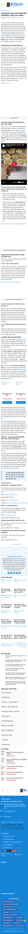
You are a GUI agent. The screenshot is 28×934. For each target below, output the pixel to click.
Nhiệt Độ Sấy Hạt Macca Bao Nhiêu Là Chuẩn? (16, 656)
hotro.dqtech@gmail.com (11, 494)
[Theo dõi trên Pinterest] (13, 850)
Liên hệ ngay (7, 402)
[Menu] (2, 4)
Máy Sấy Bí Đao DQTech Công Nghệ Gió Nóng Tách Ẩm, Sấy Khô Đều (15, 673)
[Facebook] (25, 928)
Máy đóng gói (6, 697)
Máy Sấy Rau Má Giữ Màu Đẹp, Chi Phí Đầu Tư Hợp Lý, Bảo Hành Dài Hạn (16, 678)
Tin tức (10, 10)
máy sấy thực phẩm (8, 901)
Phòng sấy (5, 739)
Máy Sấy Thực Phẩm (8, 725)
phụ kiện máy (17, 923)
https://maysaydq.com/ (12, 500)
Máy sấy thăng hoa (7, 721)
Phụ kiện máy (6, 744)
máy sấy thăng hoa (8, 920)
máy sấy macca (19, 925)
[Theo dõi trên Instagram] (5, 850)
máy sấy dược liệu (8, 925)
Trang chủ (4, 10)
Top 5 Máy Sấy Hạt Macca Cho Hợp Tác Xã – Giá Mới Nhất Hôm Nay (15, 665)
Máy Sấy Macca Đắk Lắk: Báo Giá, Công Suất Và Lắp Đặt (14, 669)
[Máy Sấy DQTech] (14, 4)
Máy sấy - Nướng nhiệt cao (10, 706)
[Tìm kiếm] (26, 4)
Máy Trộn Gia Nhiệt (7, 730)
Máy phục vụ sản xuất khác (10, 702)
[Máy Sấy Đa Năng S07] (7, 386)
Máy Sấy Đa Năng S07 (7, 394)
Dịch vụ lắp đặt (6, 692)
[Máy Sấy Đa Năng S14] (20, 386)
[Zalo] (25, 924)
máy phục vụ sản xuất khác (10, 914)
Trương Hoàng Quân (19, 17)
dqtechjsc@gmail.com (10, 515)
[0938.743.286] (25, 921)
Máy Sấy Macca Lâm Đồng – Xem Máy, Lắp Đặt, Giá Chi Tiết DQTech (16, 660)
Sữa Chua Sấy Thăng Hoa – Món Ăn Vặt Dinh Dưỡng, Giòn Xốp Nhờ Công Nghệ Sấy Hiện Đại (15, 683)
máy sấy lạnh (18, 917)
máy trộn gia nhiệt (8, 917)
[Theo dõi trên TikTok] (7, 850)
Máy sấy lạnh (6, 716)
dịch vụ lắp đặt (7, 923)
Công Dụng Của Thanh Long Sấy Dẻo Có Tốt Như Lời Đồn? (20, 644)
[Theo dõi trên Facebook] (2, 850)
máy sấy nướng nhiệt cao (9, 909)
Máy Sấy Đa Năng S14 (21, 394)
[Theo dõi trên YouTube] (15, 850)
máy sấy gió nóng (21, 341)
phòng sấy (6, 912)
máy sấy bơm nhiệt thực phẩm (11, 904)
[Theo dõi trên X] (10, 850)
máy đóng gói (19, 920)
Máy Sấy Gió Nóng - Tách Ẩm (10, 711)
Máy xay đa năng (7, 735)
